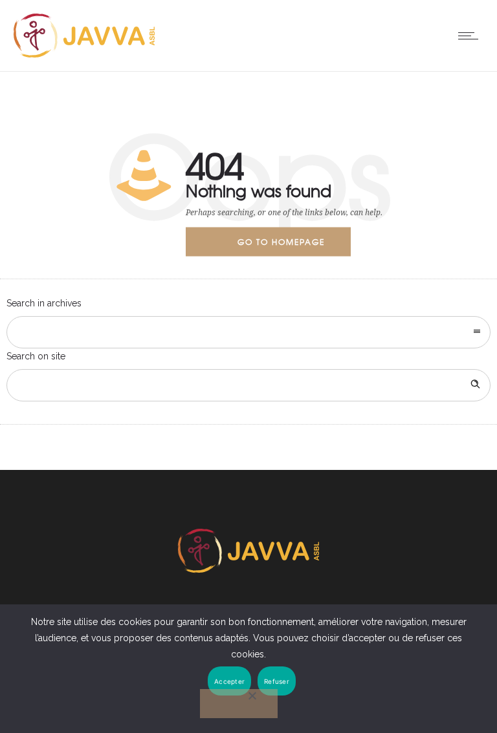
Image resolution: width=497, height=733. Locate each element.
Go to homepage (281, 242)
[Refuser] (239, 703)
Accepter (229, 681)
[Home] (84, 55)
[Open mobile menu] (471, 35)
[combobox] (248, 332)
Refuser (276, 681)
